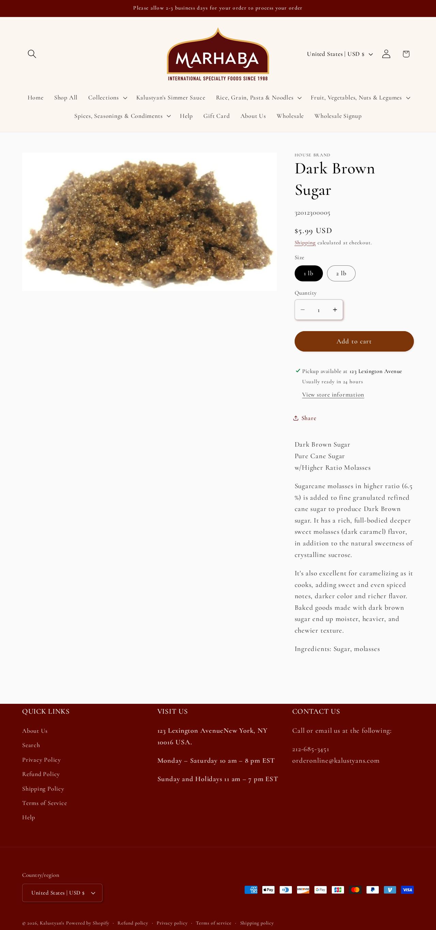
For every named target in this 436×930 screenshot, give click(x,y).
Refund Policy (41, 774)
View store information (333, 394)
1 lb (309, 273)
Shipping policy (257, 923)
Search (31, 745)
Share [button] (308, 417)
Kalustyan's (52, 923)
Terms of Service (44, 803)
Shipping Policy (43, 788)
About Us (35, 730)
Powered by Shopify (87, 923)
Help (28, 817)
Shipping (305, 242)
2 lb (341, 273)
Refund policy (133, 923)
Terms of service (214, 923)
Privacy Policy (41, 759)
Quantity (306, 292)
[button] (32, 54)
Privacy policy (172, 923)
